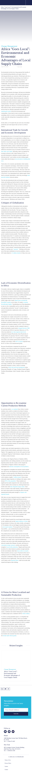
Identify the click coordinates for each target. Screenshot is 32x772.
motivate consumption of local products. (19, 466)
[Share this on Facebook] (8, 689)
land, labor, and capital (6, 151)
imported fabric (14, 560)
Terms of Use (8, 760)
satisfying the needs (6, 111)
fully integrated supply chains (17, 486)
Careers (6, 766)
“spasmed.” (16, 249)
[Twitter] (13, 731)
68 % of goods (19, 341)
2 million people (17, 477)
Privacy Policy (8, 763)
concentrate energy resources (8, 545)
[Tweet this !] (5, 689)
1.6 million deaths (15, 253)
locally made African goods (9, 635)
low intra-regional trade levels (18, 332)
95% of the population (10, 481)
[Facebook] (5, 731)
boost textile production (12, 547)
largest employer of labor (21, 521)
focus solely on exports (22, 551)
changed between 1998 (24, 328)
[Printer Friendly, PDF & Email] (15, 688)
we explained (14, 409)
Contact (6, 769)
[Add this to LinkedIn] (2, 689)
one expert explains (7, 527)
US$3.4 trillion (26, 613)
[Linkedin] (9, 731)
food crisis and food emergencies (17, 367)
